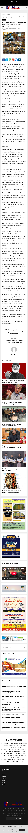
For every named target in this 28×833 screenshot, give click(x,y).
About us (9, 4)
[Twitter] (12, 818)
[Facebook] (8, 818)
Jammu (4, 778)
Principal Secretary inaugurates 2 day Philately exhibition (12, 469)
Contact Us (14, 4)
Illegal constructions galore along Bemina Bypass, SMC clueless (11, 491)
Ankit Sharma (7, 28)
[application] (14, 573)
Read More (14, 831)
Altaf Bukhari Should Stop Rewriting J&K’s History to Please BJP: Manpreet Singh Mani (13, 698)
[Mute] (21, 578)
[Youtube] (20, 818)
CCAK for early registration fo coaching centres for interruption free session (14, 331)
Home (3, 774)
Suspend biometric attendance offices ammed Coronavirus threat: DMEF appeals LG (12, 447)
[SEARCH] (24, 647)
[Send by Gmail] (13, 59)
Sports (3, 786)
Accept (22, 829)
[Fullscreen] (24, 578)
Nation (3, 780)
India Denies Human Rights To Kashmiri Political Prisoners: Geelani (13, 381)
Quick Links (21, 4)
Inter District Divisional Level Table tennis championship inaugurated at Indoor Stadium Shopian (13, 709)
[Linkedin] (16, 818)
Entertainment (5, 789)
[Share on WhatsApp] (10, 59)
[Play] (4, 578)
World (3, 782)
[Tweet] (6, 59)
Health (3, 784)
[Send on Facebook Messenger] (16, 59)
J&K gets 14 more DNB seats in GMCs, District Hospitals (14, 341)
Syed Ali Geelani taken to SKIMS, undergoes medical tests (11, 424)
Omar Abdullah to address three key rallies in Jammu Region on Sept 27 (12, 403)
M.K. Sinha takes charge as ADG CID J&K (13, 714)
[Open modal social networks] (19, 59)
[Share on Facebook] (3, 59)
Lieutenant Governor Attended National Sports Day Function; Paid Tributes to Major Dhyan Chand (14, 686)
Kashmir (4, 19)
